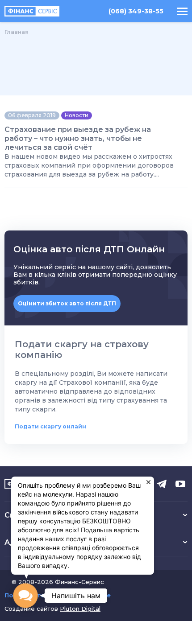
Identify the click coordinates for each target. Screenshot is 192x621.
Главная (16, 32)
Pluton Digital (80, 608)
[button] (25, 595)
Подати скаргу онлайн (50, 426)
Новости (76, 115)
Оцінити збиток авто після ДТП (67, 303)
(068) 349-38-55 (136, 11)
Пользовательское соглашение (57, 595)
